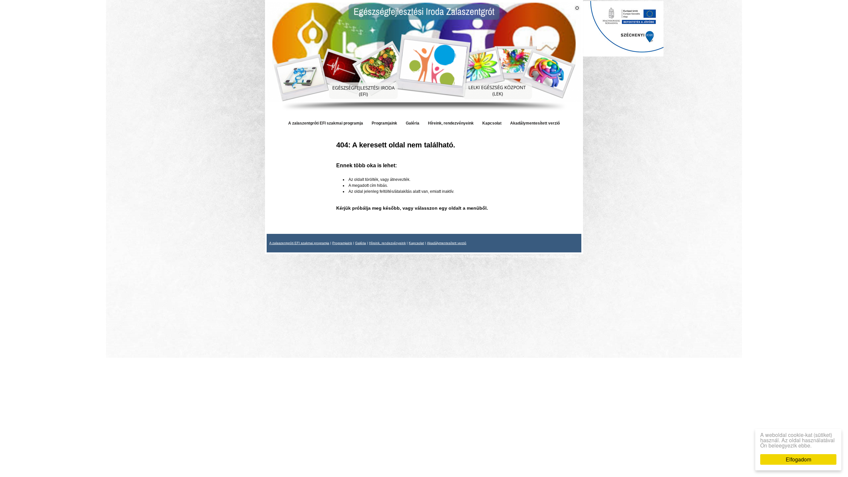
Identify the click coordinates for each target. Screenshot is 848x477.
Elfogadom (798, 459)
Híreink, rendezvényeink (451, 123)
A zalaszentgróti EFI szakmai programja (325, 123)
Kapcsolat (492, 123)
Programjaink (384, 123)
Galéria (412, 123)
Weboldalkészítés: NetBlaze (557, 256)
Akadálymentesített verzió (535, 123)
